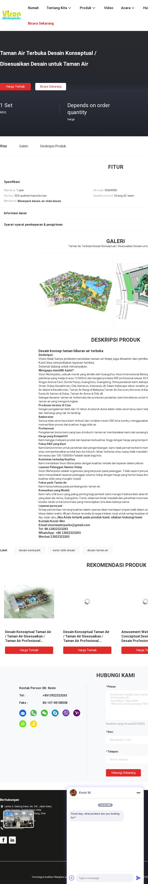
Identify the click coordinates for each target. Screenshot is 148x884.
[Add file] (71, 878)
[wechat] (44, 713)
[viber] (65, 713)
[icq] (22, 723)
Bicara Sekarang (50, 86)
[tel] (44, 723)
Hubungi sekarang (123, 773)
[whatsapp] (33, 713)
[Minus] (138, 792)
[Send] (138, 878)
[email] (22, 713)
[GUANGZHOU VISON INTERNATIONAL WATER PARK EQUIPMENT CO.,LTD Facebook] (3, 840)
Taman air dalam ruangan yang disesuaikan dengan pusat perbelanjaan (25, 636)
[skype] (55, 713)
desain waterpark (29, 550)
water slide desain (64, 550)
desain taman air (97, 550)
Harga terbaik (15, 86)
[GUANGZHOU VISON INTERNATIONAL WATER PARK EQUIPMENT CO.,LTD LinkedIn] (12, 840)
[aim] (33, 723)
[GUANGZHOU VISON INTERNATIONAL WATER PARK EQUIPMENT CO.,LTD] (11, 15)
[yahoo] (76, 713)
